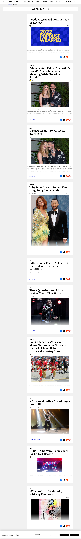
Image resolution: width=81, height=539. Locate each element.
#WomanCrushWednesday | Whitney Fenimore (46, 492)
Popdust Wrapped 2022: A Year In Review (49, 21)
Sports (58, 1)
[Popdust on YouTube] (69, 2)
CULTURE (37, 1)
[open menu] (4, 2)
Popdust (10, 4)
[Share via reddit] (67, 57)
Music (24, 1)
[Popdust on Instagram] (71, 2)
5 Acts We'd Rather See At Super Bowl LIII (49, 402)
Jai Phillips (33, 25)
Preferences (55, 534)
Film (29, 1)
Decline (65, 534)
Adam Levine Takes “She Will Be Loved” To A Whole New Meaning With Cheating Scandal (50, 72)
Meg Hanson (34, 193)
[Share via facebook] (61, 57)
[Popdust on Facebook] (65, 2)
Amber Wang (34, 456)
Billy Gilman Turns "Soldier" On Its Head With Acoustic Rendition (49, 266)
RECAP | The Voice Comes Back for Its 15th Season (48, 452)
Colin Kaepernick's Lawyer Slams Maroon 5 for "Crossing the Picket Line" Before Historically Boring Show (48, 346)
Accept (74, 534)
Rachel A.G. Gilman (35, 497)
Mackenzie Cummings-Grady (37, 136)
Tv (32, 1)
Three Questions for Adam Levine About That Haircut (46, 291)
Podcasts (52, 1)
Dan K (33, 296)
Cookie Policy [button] (37, 534)
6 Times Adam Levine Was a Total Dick (47, 132)
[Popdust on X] (67, 2)
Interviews (44, 1)
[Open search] (75, 2)
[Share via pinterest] (69, 57)
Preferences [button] (17, 535)
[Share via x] (64, 57)
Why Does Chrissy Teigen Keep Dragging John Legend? (48, 189)
